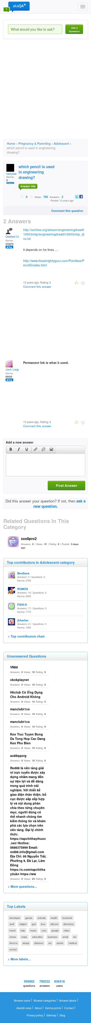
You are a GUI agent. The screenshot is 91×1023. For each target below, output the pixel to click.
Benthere (23, 573)
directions (68, 924)
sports (60, 943)
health (54, 918)
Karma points (53, 1008)
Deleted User (14, 236)
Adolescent (61, 143)
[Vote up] (22, 196)
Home (11, 143)
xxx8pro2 (29, 538)
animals (42, 918)
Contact (69, 1008)
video (66, 930)
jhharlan (22, 620)
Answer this (28, 186)
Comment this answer (37, 286)
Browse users (22, 1000)
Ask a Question (74, 29)
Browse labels (67, 1000)
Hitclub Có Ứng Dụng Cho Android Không (26, 694)
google (55, 930)
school (13, 949)
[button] (11, 449)
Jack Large (13, 369)
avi (49, 943)
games (28, 918)
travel (12, 930)
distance (38, 943)
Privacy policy (35, 1015)
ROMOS (22, 589)
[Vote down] (31, 196)
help (23, 930)
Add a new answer (19, 442)
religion (23, 924)
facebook (67, 918)
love (43, 924)
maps (24, 936)
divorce (13, 943)
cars (44, 930)
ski (74, 936)
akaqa (26, 943)
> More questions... (22, 886)
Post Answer (66, 485)
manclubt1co (20, 709)
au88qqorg (18, 755)
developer (14, 918)
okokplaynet (19, 679)
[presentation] (11, 450)
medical (72, 943)
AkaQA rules (23, 1008)
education (37, 936)
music (33, 930)
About (38, 1008)
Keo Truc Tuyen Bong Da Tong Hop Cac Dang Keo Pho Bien (27, 738)
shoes (12, 936)
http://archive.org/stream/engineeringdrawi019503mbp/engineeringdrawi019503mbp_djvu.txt (53, 234)
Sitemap (51, 1015)
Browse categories (45, 1000)
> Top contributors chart (26, 636)
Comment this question (67, 211)
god (34, 924)
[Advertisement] (45, 92)
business (52, 936)
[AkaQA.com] (16, 6)
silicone (54, 924)
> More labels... (19, 959)
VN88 (14, 667)
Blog (62, 1015)
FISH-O (22, 604)
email (65, 936)
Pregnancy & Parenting (34, 143)
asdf (11, 924)
